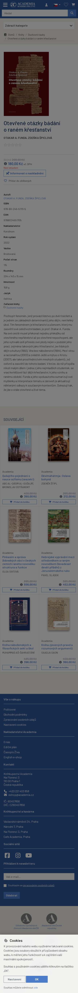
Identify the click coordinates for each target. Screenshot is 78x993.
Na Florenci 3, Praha (16, 831)
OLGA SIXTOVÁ (10, 571)
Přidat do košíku (21, 502)
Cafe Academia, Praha (17, 836)
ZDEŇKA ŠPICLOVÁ (40, 137)
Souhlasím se (31, 885)
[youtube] (28, 855)
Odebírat (11, 895)
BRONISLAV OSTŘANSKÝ (16, 487)
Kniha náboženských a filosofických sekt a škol (18, 646)
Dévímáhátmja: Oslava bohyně (56, 477)
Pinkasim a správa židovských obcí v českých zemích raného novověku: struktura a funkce (19, 562)
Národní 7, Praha (13, 826)
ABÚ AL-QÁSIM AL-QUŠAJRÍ (17, 483)
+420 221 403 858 (18, 791)
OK (37, 979)
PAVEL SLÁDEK (50, 575)
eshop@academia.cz (21, 794)
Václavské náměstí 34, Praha (21, 821)
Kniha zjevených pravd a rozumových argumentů (57, 646)
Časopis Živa (12, 752)
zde (36, 987)
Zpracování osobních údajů (20, 719)
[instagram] (18, 855)
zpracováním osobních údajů (38, 885)
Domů (11, 34)
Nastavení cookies (15, 724)
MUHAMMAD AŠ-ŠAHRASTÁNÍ (18, 652)
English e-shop (13, 757)
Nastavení (14, 979)
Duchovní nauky (36, 34)
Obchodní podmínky (15, 714)
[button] (56, 4)
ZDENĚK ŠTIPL (49, 483)
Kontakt (9, 764)
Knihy (21, 34)
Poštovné (10, 709)
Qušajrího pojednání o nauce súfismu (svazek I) (18, 477)
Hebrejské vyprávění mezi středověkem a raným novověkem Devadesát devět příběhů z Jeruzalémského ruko (58, 564)
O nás (7, 742)
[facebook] (7, 855)
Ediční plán (10, 747)
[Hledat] (72, 13)
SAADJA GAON (49, 652)
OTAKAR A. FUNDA (15, 137)
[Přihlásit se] (47, 4)
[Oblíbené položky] (66, 5)
